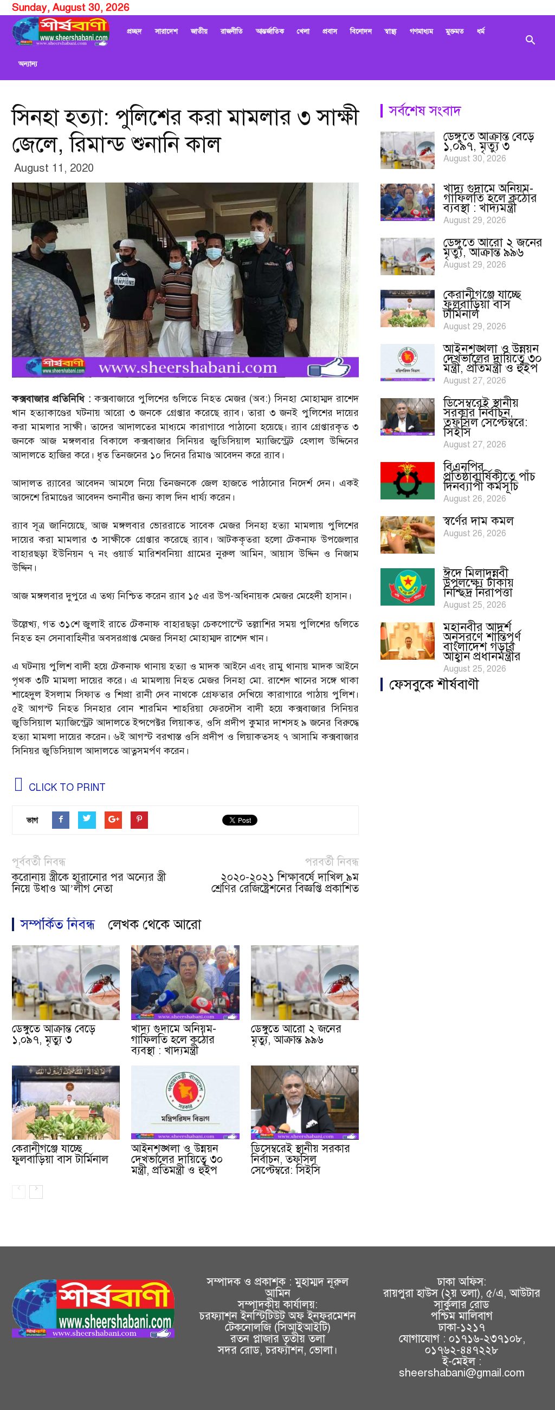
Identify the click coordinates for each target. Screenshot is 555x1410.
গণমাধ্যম (421, 31)
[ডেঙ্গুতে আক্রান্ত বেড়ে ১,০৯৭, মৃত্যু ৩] (66, 982)
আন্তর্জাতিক (270, 31)
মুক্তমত (455, 31)
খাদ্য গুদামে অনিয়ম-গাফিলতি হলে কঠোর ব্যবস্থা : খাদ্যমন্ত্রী (173, 1039)
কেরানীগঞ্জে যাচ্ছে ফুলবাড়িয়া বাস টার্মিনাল (60, 1154)
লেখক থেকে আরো (154, 924)
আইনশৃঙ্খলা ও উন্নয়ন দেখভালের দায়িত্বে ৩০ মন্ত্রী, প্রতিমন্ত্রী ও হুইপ (177, 1159)
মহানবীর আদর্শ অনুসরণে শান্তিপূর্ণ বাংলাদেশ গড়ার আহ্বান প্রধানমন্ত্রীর (482, 642)
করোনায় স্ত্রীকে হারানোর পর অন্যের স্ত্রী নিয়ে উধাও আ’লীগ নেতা (89, 883)
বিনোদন (361, 31)
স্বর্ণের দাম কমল (478, 521)
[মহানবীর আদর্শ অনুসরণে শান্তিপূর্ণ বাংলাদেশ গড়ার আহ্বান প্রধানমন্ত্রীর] (407, 641)
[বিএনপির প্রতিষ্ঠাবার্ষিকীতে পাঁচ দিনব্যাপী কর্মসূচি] (407, 480)
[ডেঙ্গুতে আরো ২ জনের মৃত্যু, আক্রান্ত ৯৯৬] (305, 982)
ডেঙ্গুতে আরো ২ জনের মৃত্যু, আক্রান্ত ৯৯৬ (296, 1034)
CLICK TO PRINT (66, 788)
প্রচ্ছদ (134, 31)
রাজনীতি (232, 31)
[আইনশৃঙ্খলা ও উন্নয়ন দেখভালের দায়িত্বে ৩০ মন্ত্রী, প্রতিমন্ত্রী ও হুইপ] (185, 1102)
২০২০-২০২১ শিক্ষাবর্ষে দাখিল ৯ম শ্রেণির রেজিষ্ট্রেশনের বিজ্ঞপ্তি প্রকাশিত (285, 883)
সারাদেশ (166, 31)
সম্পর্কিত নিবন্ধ (58, 924)
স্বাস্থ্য (391, 31)
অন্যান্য (27, 64)
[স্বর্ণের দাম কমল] (407, 535)
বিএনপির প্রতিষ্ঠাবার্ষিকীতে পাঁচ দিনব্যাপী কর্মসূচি (489, 476)
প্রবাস (329, 31)
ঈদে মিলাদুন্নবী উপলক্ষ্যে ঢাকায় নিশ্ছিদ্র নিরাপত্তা (478, 583)
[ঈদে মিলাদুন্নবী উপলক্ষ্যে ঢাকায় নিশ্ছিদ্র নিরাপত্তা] (407, 587)
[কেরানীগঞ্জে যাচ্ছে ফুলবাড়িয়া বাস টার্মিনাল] (66, 1102)
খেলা (303, 31)
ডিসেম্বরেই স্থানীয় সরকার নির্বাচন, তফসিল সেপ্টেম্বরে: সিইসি (300, 1159)
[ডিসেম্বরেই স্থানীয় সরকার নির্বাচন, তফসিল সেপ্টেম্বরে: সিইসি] (305, 1102)
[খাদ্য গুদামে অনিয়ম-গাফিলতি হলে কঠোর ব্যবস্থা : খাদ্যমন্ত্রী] (185, 982)
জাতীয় (199, 31)
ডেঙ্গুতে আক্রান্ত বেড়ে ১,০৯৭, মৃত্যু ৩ (53, 1034)
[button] (530, 48)
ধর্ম (481, 31)
